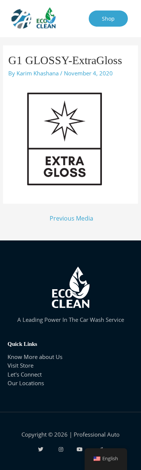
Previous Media (71, 218)
